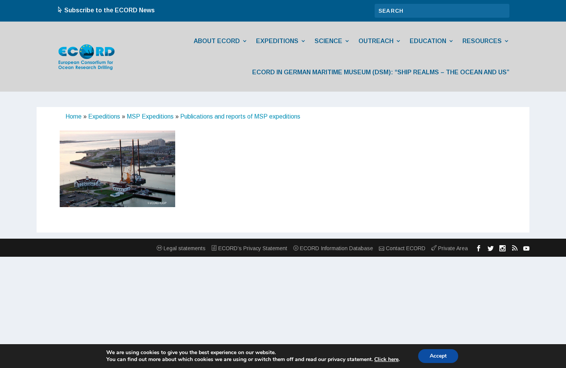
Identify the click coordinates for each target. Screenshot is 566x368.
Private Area (452, 248)
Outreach (376, 41)
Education (428, 41)
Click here (386, 359)
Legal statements (184, 248)
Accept (438, 356)
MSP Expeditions (150, 116)
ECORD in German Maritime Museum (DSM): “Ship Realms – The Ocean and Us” (380, 72)
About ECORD (217, 41)
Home (73, 116)
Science (328, 41)
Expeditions (277, 41)
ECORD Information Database (335, 248)
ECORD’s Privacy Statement (252, 248)
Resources (482, 41)
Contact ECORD (404, 248)
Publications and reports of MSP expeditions (240, 116)
